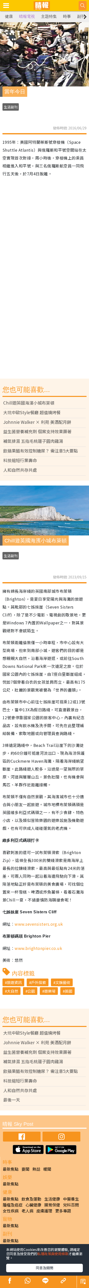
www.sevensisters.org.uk (39, 924)
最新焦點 (11, 1169)
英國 (68, 991)
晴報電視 (27, 16)
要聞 (25, 1169)
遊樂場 (49, 991)
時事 (67, 16)
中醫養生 (71, 1199)
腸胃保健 (52, 1205)
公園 (31, 991)
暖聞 (47, 1169)
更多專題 (63, 1211)
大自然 (12, 991)
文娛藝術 (62, 982)
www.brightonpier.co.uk (38, 948)
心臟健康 (33, 1205)
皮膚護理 (44, 1211)
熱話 (36, 1169)
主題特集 (49, 16)
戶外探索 (38, 982)
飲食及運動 (31, 1199)
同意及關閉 (44, 1267)
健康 (9, 16)
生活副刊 (11, 106)
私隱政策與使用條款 (52, 1253)
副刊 (81, 16)
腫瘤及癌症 (12, 1205)
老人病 (27, 1211)
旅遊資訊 (14, 982)
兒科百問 (71, 1205)
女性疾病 (11, 1211)
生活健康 (52, 1199)
